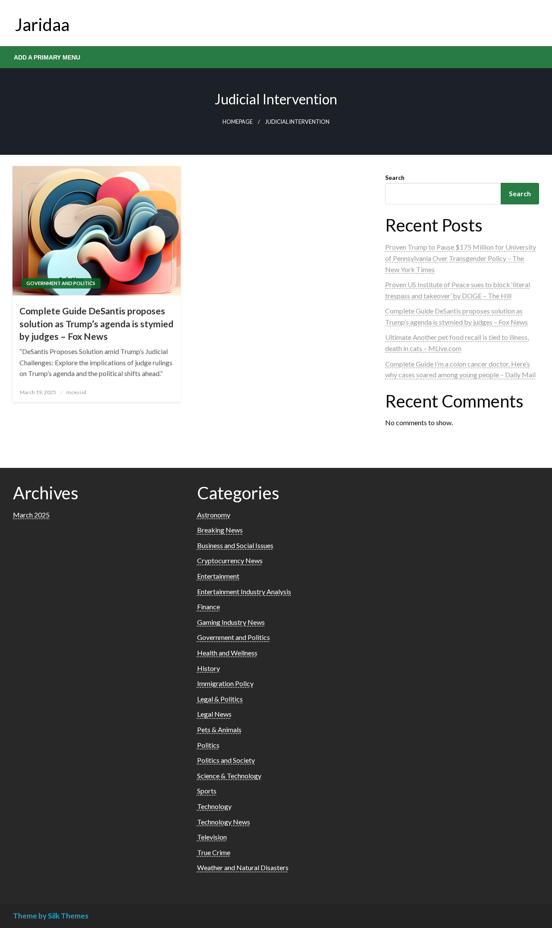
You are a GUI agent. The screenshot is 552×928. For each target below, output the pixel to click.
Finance (208, 606)
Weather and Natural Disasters (243, 867)
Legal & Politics (220, 699)
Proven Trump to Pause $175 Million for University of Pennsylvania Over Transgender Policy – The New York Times (460, 258)
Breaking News (220, 530)
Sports (206, 791)
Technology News (223, 822)
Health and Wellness (227, 653)
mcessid (76, 392)
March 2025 (31, 515)
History (208, 668)
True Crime (213, 852)
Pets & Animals (219, 729)
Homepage (238, 122)
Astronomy (213, 515)
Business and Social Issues (235, 545)
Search (395, 177)
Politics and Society (226, 760)
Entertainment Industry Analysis (244, 591)
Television (212, 837)
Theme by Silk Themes (50, 915)
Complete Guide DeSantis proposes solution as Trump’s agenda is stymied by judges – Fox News (96, 323)
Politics (208, 745)
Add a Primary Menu (47, 57)
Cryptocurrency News (230, 560)
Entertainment (218, 576)
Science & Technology (229, 775)
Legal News (214, 714)
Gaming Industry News (231, 622)
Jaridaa (42, 24)
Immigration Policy (225, 683)
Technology (214, 806)
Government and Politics (60, 283)
